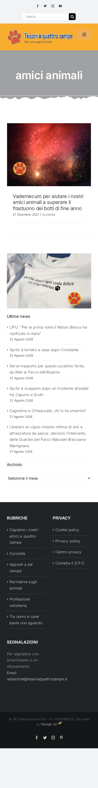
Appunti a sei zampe (21, 567)
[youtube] (60, 6)
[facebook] (37, 6)
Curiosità (48, 214)
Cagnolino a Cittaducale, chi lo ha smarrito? (48, 410)
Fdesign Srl (49, 724)
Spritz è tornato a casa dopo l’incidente (44, 349)
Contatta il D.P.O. (70, 563)
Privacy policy (67, 541)
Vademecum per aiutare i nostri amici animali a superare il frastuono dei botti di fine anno (48, 202)
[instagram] (52, 6)
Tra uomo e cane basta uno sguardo (26, 619)
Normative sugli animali (23, 584)
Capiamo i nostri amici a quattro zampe (24, 536)
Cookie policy (67, 529)
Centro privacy (68, 552)
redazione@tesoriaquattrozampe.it (37, 679)
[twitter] (45, 6)
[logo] (40, 30)
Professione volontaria (20, 602)
